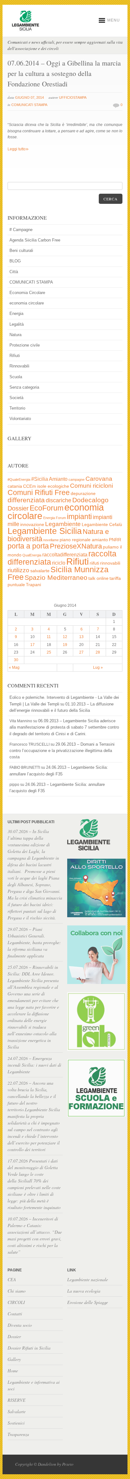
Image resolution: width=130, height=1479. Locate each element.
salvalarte (40, 570)
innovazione (32, 524)
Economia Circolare (27, 292)
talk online (98, 578)
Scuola (15, 376)
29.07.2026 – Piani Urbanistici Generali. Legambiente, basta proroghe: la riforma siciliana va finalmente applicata (34, 942)
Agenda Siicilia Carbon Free (34, 240)
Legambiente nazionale (87, 1279)
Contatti (15, 1314)
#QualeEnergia (19, 479)
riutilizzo (18, 570)
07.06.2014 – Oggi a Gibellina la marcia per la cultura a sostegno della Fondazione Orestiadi (64, 73)
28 (98, 652)
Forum (61, 518)
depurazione (83, 493)
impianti (79, 516)
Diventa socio (20, 1325)
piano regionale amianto (84, 539)
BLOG (15, 261)
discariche (58, 500)
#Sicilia (39, 479)
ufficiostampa (72, 97)
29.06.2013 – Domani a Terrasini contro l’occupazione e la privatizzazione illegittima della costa (62, 750)
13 (81, 637)
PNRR (115, 539)
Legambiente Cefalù (102, 524)
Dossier (18, 508)
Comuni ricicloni (91, 485)
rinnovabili (110, 563)
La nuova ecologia (83, 1291)
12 (65, 637)
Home (13, 1371)
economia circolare (26, 303)
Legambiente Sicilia (45, 531)
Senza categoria (24, 387)
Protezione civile (24, 345)
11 (49, 637)
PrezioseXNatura (76, 546)
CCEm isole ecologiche (46, 486)
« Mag (14, 667)
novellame (51, 540)
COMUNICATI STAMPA (29, 105)
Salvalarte (17, 1411)
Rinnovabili (19, 366)
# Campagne (20, 229)
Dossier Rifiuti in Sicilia (29, 1348)
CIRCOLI (16, 1302)
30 (16, 660)
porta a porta (28, 546)
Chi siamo (17, 1291)
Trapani (33, 584)
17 (32, 644)
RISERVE (17, 1400)
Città (13, 271)
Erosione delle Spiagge (87, 1302)
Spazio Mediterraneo (56, 577)
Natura (15, 334)
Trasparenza (18, 1434)
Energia (16, 313)
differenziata (26, 500)
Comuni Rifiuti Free (39, 492)
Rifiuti (14, 355)
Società (16, 397)
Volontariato (20, 418)
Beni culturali (21, 250)
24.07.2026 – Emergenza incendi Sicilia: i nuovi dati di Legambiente (34, 1065)
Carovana (99, 478)
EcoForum (46, 508)
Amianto (58, 479)
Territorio (17, 408)
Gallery (14, 1359)
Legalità (16, 324)
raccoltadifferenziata (64, 554)
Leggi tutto (18, 149)
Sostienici (16, 1423)
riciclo (58, 563)
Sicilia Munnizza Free (58, 573)
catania (15, 486)
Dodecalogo (90, 500)
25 (49, 652)
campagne (76, 479)
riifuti (94, 563)
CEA (12, 1279)
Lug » (98, 667)
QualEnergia (31, 555)
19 (65, 644)
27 (81, 652)
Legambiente (63, 524)
